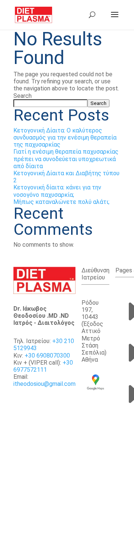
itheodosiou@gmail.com (44, 383)
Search (22, 95)
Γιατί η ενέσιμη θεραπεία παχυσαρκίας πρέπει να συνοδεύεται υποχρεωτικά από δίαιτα (65, 158)
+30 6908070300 (47, 355)
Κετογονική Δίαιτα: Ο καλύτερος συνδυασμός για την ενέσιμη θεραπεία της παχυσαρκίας (65, 137)
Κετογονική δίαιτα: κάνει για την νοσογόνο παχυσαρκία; (57, 191)
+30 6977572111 (43, 366)
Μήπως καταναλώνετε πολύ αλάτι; (61, 201)
